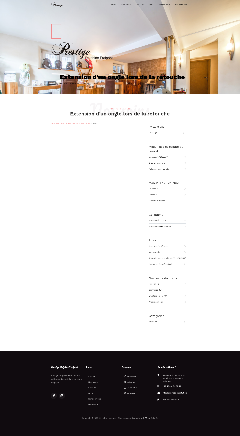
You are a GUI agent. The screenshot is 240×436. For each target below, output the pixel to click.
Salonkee (131, 393)
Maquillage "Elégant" (167, 157)
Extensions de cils (167, 163)
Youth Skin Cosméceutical (167, 264)
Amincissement (167, 302)
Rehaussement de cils (167, 169)
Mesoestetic (167, 252)
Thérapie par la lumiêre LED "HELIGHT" (167, 258)
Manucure (167, 189)
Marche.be (131, 388)
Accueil (113, 5)
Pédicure (167, 195)
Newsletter (181, 5)
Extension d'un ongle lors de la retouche (70, 123)
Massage (167, 133)
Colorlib (154, 418)
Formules (167, 322)
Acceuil (64, 83)
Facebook (131, 376)
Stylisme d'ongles (157, 201)
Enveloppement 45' (167, 296)
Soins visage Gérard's (167, 246)
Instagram (131, 382)
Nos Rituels (167, 284)
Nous (151, 5)
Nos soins (126, 5)
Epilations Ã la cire (167, 220)
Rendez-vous (164, 5)
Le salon (140, 5)
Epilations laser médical (167, 226)
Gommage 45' (167, 290)
